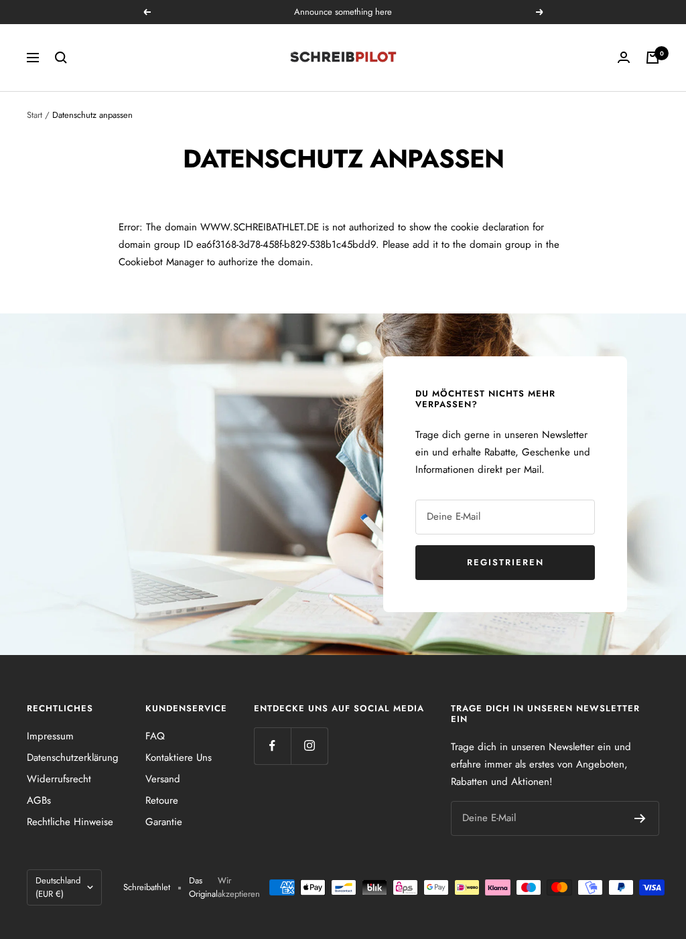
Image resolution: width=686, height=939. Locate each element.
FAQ (155, 736)
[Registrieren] (640, 818)
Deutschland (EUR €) (58, 887)
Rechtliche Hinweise (70, 821)
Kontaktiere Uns (178, 757)
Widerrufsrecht (59, 779)
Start (34, 115)
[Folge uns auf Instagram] (309, 745)
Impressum (50, 736)
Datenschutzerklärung (73, 757)
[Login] (624, 57)
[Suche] (61, 58)
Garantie (163, 821)
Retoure (161, 800)
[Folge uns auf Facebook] (272, 745)
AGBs (39, 800)
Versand (162, 779)
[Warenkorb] (652, 58)
